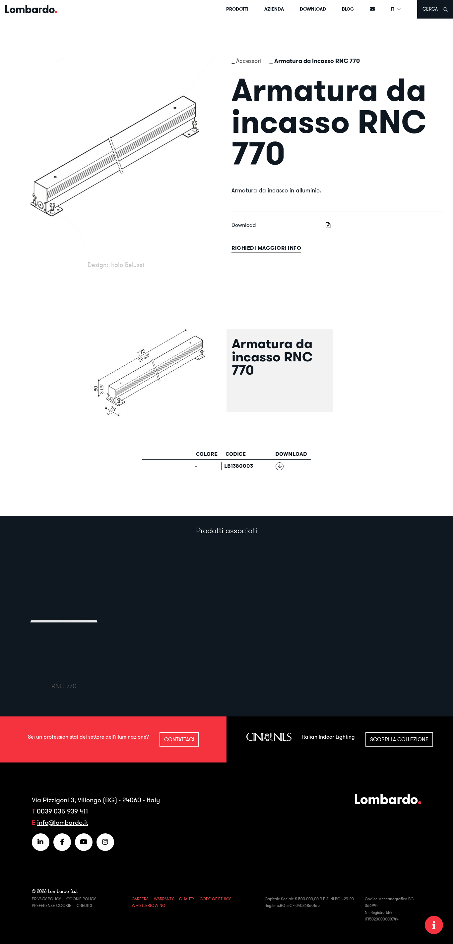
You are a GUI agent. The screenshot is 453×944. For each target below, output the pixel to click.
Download (313, 9)
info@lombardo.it (62, 822)
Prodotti (237, 9)
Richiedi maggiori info (266, 247)
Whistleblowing (148, 905)
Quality (186, 898)
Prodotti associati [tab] (226, 530)
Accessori (248, 61)
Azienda (274, 9)
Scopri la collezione (399, 739)
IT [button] (393, 9)
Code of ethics (215, 898)
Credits (84, 905)
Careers (140, 898)
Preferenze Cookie (51, 905)
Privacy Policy (46, 898)
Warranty (164, 898)
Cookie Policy (81, 898)
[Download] (280, 466)
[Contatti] (372, 9)
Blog (348, 9)
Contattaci (179, 739)
